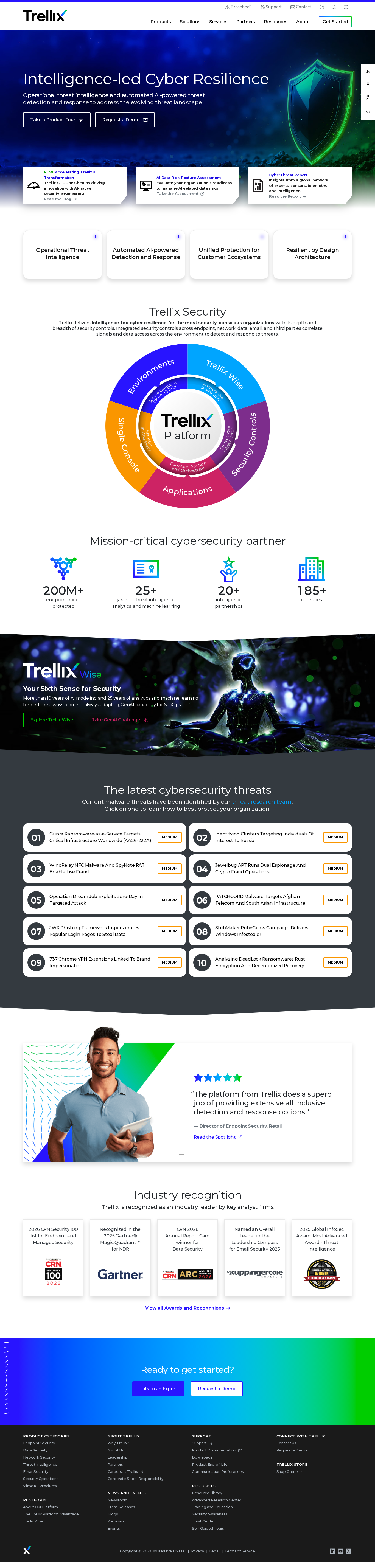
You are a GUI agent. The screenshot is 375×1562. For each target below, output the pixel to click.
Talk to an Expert (158, 1388)
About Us (116, 1450)
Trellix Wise (33, 1521)
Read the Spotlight (215, 1137)
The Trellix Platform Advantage (51, 1514)
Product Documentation (214, 1450)
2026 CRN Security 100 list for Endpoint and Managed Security (53, 1236)
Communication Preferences (218, 1471)
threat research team (262, 801)
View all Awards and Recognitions (184, 1308)
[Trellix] (27, 1550)
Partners (245, 21)
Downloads (202, 1457)
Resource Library (207, 1493)
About (303, 21)
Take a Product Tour (52, 119)
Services (218, 21)
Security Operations (40, 1478)
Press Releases (121, 1507)
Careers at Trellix (123, 1471)
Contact (303, 6)
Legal (214, 1551)
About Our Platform (40, 1507)
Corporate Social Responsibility (135, 1478)
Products (160, 21)
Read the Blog (57, 199)
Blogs (113, 1514)
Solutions (190, 21)
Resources (275, 21)
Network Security (39, 1457)
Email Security (35, 1471)
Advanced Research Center (216, 1500)
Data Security (35, 1450)
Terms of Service (240, 1551)
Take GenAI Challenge (116, 719)
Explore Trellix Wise (51, 719)
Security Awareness (209, 1514)
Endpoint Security (39, 1443)
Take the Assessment (177, 193)
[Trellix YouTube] (340, 1551)
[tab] (172, 1155)
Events (114, 1528)
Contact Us (286, 1443)
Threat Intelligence (40, 1464)
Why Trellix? (118, 1443)
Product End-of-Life (210, 1464)
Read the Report (285, 196)
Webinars (116, 1521)
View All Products (40, 1486)
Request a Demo (121, 119)
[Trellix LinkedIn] (332, 1551)
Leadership (118, 1457)
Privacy (197, 1551)
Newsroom (118, 1500)
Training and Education (212, 1507)
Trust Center (203, 1521)
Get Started (335, 21)
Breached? (241, 6)
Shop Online (287, 1471)
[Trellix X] (348, 1551)
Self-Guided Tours (208, 1528)
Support (274, 6)
